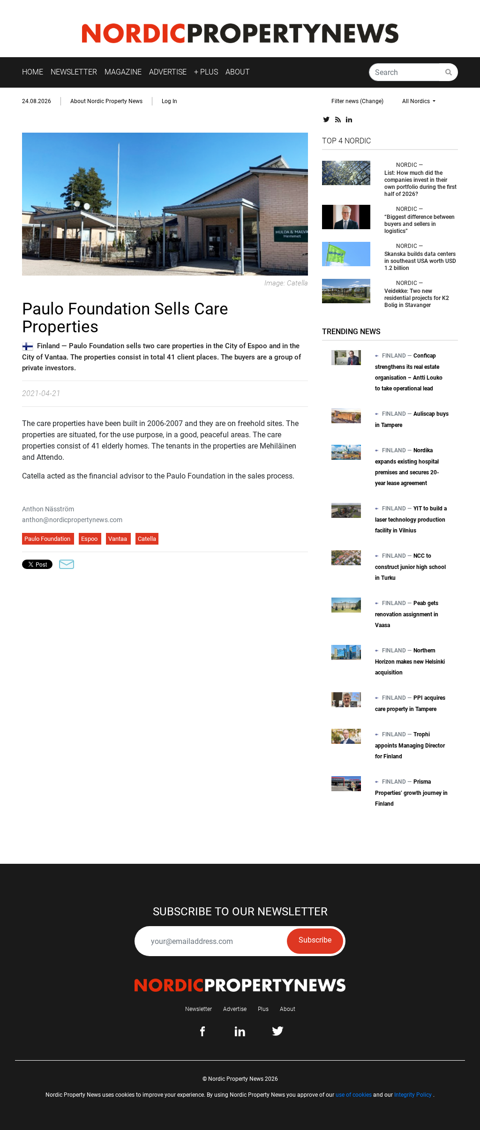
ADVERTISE (168, 71)
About (287, 1009)
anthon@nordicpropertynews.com (72, 520)
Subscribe (315, 939)
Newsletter (198, 1009)
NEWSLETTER (74, 71)
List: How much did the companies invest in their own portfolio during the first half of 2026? (420, 183)
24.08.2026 (36, 101)
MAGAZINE (123, 71)
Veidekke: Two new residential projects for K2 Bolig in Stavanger (416, 298)
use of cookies (354, 1095)
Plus (263, 1009)
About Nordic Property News (106, 101)
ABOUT (237, 71)
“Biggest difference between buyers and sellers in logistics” (419, 224)
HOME (32, 71)
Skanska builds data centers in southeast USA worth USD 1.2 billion (420, 261)
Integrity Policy (413, 1095)
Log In (169, 101)
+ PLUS (206, 71)
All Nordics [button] (416, 101)
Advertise (235, 1009)
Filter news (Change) (357, 101)
